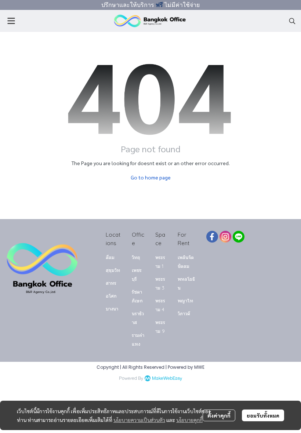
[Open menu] (11, 21)
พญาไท (185, 300)
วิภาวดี (184, 313)
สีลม (110, 257)
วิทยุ (136, 257)
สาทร (111, 283)
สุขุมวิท (113, 270)
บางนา (112, 309)
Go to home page (151, 177)
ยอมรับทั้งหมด (263, 415)
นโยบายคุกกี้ (189, 419)
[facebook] (212, 237)
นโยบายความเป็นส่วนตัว (139, 419)
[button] (292, 21)
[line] (238, 237)
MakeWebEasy (167, 378)
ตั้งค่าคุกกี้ (219, 415)
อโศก (111, 296)
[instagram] (225, 237)
